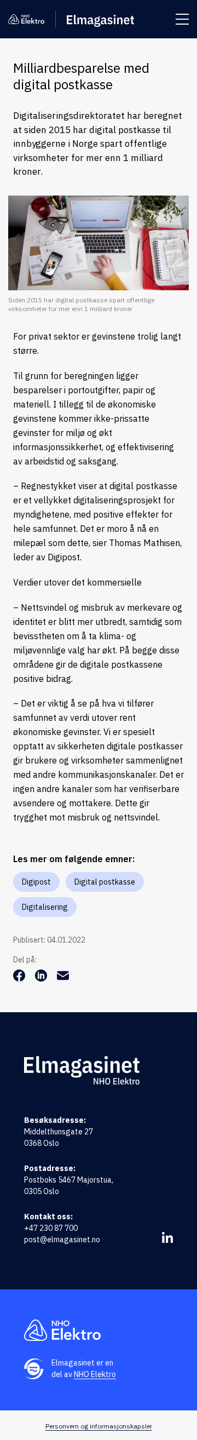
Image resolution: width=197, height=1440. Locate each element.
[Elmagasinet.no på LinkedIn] (167, 1237)
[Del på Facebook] (20, 978)
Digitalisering (45, 907)
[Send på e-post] (63, 978)
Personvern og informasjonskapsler (98, 1426)
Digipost (36, 882)
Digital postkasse (104, 882)
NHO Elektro (95, 1374)
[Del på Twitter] (42, 978)
